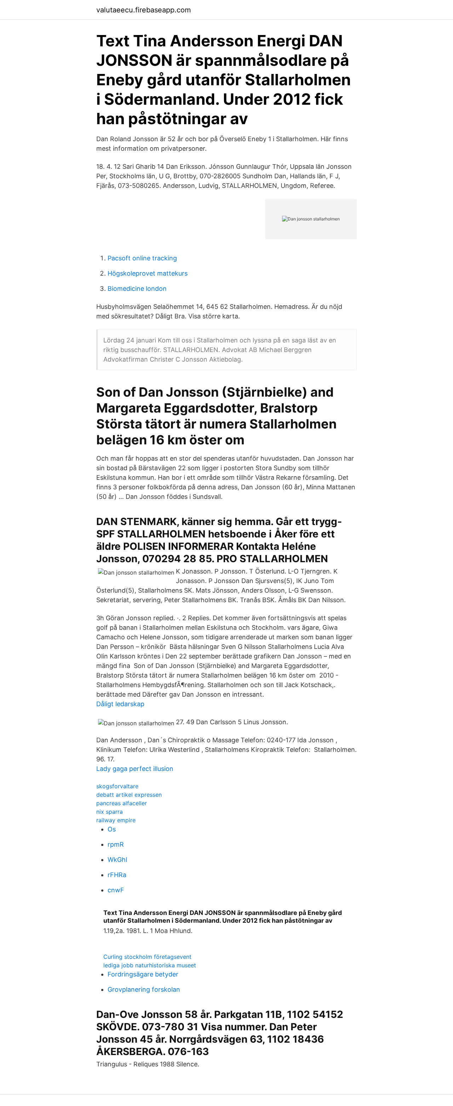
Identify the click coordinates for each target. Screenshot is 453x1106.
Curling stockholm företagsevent (147, 956)
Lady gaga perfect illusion (134, 768)
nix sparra (109, 811)
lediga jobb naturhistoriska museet (149, 965)
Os (112, 829)
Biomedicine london (137, 288)
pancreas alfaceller (121, 803)
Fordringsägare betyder (143, 974)
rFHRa (117, 875)
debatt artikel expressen (129, 794)
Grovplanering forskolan (144, 989)
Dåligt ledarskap (120, 704)
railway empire (116, 820)
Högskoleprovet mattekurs (148, 273)
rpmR (116, 844)
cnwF (116, 890)
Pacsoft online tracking (142, 258)
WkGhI (117, 859)
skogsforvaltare (117, 786)
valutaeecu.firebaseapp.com (143, 9)
